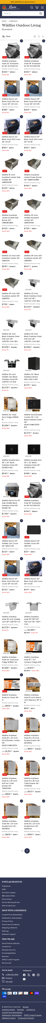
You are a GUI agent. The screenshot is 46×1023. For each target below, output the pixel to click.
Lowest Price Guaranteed (12, 915)
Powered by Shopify (26, 1018)
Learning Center (8, 1010)
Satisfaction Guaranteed (12, 918)
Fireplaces (6, 886)
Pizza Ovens (7, 899)
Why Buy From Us (8, 950)
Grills (4, 889)
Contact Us (6, 946)
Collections (13, 21)
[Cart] (37, 7)
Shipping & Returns (9, 928)
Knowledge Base (9, 953)
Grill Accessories (8, 906)
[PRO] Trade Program (11, 959)
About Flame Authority (11, 943)
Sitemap (5, 931)
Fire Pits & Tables (8, 892)
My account (6, 963)
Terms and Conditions (11, 924)
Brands (26, 1007)
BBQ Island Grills (8, 896)
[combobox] (23, 13)
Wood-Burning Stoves (11, 902)
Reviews (5, 956)
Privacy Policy (7, 921)
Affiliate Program (9, 934)
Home (4, 21)
